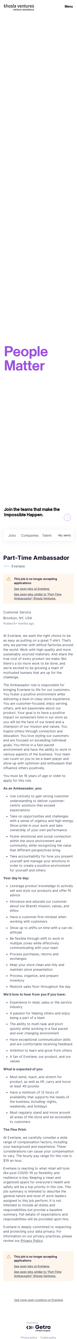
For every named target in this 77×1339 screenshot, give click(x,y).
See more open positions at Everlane (38, 1300)
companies (30, 535)
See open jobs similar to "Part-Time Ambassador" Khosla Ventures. (37, 596)
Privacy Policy (31, 1241)
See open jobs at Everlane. (32, 588)
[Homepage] (19, 6)
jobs (12, 535)
